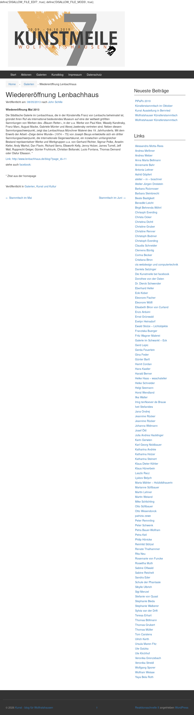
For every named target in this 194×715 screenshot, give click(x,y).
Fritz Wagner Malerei (147, 335)
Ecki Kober (141, 293)
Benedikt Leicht (144, 203)
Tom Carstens (143, 634)
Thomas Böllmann (146, 620)
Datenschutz (94, 74)
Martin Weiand (144, 497)
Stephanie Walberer (147, 606)
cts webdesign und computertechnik (156, 264)
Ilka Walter (141, 397)
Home (12, 84)
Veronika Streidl (144, 663)
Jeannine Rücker (145, 416)
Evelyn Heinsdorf (145, 321)
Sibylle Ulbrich (143, 587)
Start (13, 74)
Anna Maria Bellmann (148, 160)
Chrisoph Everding (146, 212)
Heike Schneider (145, 383)
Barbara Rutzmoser (147, 188)
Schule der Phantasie (148, 582)
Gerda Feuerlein (145, 350)
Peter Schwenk (144, 525)
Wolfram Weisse (145, 672)
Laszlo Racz (142, 473)
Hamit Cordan (143, 364)
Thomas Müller (144, 629)
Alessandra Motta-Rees (149, 146)
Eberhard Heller (144, 288)
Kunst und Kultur (46, 186)
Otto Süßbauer (144, 506)
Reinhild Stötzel (144, 544)
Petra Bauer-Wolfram (147, 530)
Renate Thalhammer (147, 549)
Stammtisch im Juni (112, 198)
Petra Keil (141, 535)
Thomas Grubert (145, 625)
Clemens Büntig (144, 250)
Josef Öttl (140, 430)
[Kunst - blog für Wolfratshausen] (66, 39)
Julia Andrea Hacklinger (149, 435)
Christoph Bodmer (146, 236)
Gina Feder (142, 354)
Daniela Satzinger (145, 269)
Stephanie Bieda (145, 601)
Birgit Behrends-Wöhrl (148, 207)
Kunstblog (57, 74)
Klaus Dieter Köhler (146, 463)
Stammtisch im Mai (19, 198)
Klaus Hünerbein (145, 468)
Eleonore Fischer (145, 297)
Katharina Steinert (146, 459)
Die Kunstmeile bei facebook (152, 274)
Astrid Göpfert (143, 174)
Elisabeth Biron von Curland (151, 307)
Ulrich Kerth (142, 639)
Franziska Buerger (146, 331)
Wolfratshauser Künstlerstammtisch (156, 115)
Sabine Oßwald (144, 568)
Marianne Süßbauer (147, 487)
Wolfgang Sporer (145, 667)
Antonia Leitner (144, 169)
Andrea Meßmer (145, 150)
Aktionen (26, 74)
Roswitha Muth (144, 563)
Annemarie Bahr (145, 165)
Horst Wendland (144, 392)
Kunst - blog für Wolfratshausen (34, 707)
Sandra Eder (142, 577)
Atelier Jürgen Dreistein (149, 184)
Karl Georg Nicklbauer (148, 444)
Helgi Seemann (144, 388)
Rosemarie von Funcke (149, 558)
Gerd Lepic (141, 345)
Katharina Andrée (145, 449)
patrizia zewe (143, 516)
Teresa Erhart (143, 615)
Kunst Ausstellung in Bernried (152, 110)
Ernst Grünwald (144, 316)
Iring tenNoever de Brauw (150, 402)
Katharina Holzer (145, 454)
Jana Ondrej (142, 411)
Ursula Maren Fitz (145, 644)
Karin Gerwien (143, 440)
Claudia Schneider (146, 245)
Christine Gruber (145, 226)
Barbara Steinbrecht (147, 193)
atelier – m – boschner (148, 179)
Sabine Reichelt (144, 572)
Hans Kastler (142, 369)
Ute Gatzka (142, 648)
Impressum (75, 74)
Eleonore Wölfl (144, 302)
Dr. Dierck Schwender (148, 283)
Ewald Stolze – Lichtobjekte (151, 326)
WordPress (181, 707)
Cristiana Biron (144, 260)
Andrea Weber (144, 155)
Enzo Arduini (142, 312)
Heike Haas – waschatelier (151, 378)
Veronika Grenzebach (148, 658)
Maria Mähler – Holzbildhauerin (154, 482)
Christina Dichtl (144, 222)
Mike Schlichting (144, 501)
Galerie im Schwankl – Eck (151, 340)
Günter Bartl (142, 359)
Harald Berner (143, 373)
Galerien (41, 74)
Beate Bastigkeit (144, 198)
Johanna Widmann (146, 425)
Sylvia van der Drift (146, 610)
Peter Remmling (144, 520)
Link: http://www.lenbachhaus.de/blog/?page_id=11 (36, 159)
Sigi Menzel (142, 591)
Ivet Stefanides (144, 407)
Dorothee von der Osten (149, 278)
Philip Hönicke (143, 539)
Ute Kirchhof (142, 653)
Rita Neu (140, 554)
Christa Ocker (143, 217)
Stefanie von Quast (146, 596)
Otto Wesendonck (145, 511)
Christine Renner (145, 231)
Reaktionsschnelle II (147, 707)
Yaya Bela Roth (144, 677)
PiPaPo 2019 (143, 101)
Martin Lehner (143, 492)
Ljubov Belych (143, 478)
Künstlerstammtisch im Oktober (154, 106)
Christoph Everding (146, 241)
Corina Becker (143, 255)
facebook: (25, 164)
